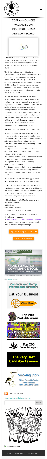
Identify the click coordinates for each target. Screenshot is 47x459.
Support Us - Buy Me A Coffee (22, 231)
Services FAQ (32, 453)
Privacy (9, 453)
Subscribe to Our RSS (17, 393)
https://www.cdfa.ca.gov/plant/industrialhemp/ (24, 219)
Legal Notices (20, 453)
